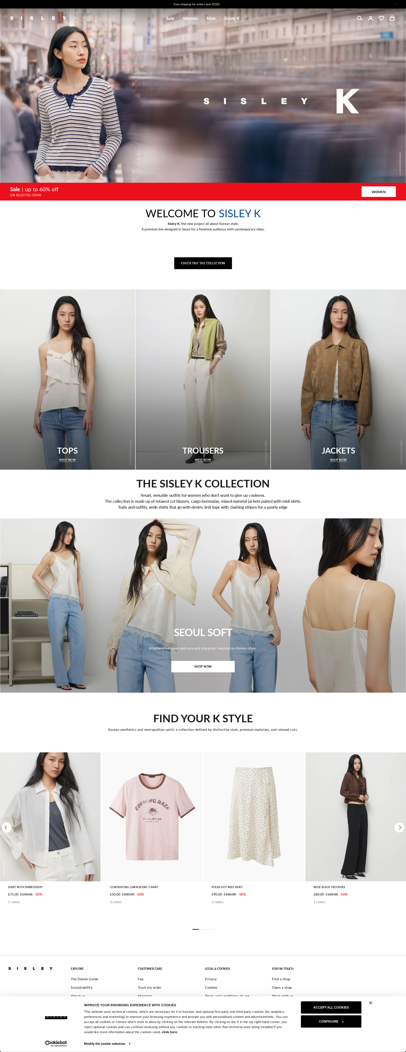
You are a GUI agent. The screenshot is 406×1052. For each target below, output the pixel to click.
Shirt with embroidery (25, 887)
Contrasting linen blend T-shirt (134, 887)
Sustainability (81, 987)
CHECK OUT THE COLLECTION (203, 263)
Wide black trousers (329, 887)
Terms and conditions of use (227, 996)
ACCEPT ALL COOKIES (331, 1007)
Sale (170, 18)
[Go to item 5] (206, 929)
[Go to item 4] (204, 929)
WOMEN (379, 192)
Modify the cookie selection (104, 1043)
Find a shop (281, 979)
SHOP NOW (203, 666)
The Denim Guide (84, 979)
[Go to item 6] (208, 929)
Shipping (145, 996)
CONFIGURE (328, 1021)
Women (190, 18)
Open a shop (282, 987)
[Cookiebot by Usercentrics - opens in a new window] (56, 1044)
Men (211, 18)
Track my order (149, 987)
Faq (141, 979)
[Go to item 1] (195, 929)
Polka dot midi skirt (227, 887)
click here (169, 1032)
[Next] (258, 4)
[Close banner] (370, 1002)
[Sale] (203, 192)
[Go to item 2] (200, 929)
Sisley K (232, 18)
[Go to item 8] (213, 929)
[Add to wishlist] (6, 758)
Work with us (282, 996)
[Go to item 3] (202, 929)
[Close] (395, 4)
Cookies (211, 987)
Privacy (211, 979)
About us (78, 996)
